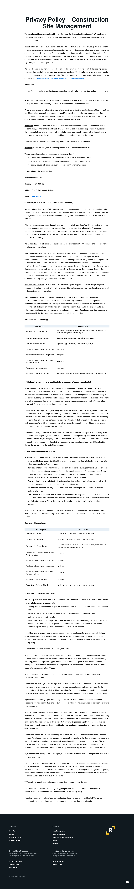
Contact (11, 834)
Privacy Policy (13, 867)
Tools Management (58, 834)
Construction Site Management (62, 837)
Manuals (55, 843)
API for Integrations (15, 861)
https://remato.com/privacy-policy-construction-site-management (59, 78)
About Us (12, 831)
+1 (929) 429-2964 (15, 840)
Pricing (54, 840)
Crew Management (58, 831)
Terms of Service (14, 864)
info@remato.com (37, 196)
